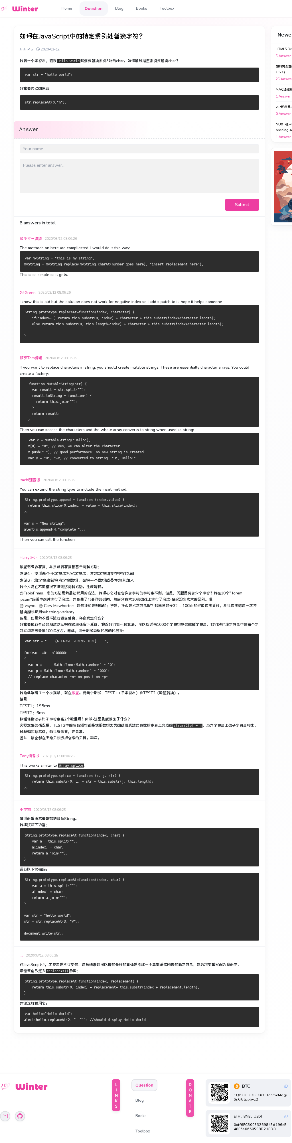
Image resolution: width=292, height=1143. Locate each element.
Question (94, 8)
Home (67, 8)
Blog (119, 8)
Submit (242, 205)
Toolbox (167, 8)
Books (141, 8)
